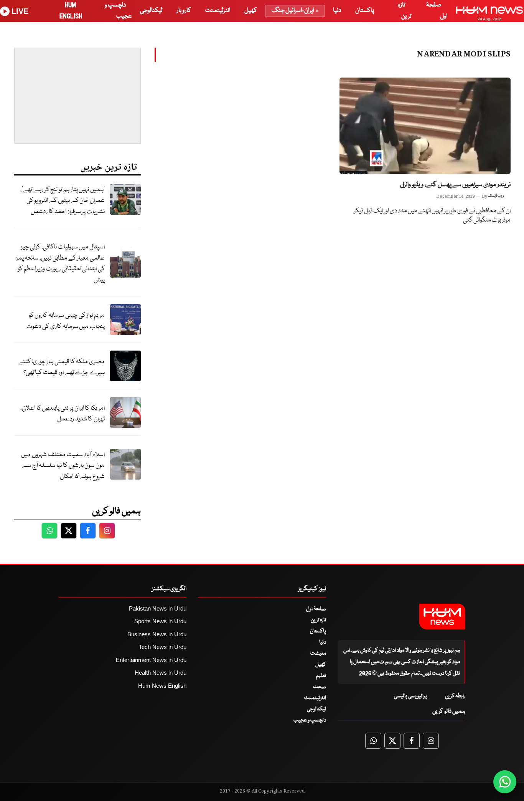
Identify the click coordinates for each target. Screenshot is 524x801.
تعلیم (321, 676)
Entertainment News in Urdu (151, 660)
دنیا (337, 10)
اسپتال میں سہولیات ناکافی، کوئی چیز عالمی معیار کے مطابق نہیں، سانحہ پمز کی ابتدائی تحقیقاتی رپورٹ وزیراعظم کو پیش (60, 263)
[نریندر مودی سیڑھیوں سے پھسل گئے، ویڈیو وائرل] (425, 126)
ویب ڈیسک (496, 196)
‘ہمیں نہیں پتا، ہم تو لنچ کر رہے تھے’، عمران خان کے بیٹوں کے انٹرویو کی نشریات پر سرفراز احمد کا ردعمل (62, 201)
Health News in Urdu (160, 672)
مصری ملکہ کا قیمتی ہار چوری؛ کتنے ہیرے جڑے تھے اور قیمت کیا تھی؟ (61, 367)
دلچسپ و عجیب (309, 720)
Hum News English (162, 685)
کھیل (250, 10)
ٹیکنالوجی (151, 10)
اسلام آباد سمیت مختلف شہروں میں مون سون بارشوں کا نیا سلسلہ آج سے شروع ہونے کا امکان (63, 466)
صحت (319, 687)
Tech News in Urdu (162, 647)
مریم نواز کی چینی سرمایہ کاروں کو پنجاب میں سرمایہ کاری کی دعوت (65, 321)
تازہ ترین (318, 620)
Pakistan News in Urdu (157, 608)
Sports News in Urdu (160, 621)
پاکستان (364, 10)
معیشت (318, 653)
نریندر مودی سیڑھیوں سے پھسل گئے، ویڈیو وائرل (455, 185)
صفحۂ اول (316, 609)
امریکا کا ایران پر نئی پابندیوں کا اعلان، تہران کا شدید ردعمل (62, 414)
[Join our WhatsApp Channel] (504, 781)
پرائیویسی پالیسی (410, 696)
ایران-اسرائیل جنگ (293, 10)
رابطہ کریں (455, 696)
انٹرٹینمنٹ (217, 10)
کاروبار (183, 10)
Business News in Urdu (156, 634)
